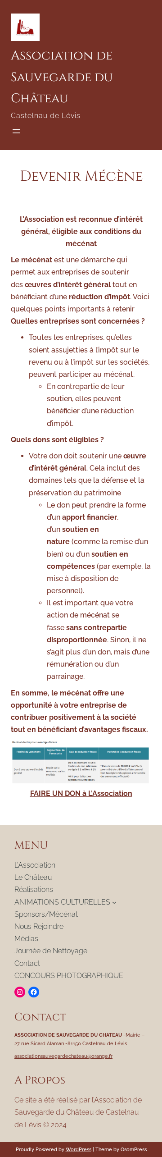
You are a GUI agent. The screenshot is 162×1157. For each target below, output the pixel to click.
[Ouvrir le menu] (16, 131)
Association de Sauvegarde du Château (62, 77)
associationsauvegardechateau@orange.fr (63, 1056)
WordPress (78, 1149)
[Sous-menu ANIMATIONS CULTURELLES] (114, 902)
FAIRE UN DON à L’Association (81, 793)
